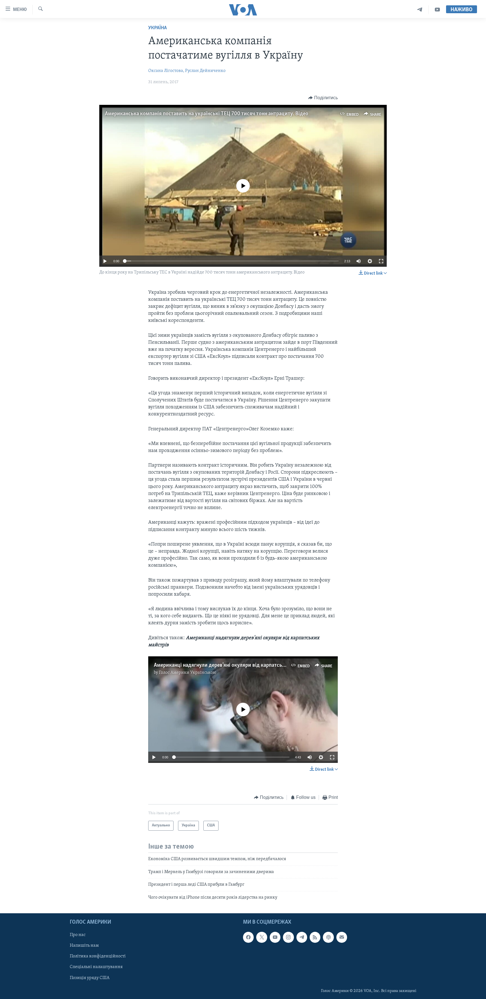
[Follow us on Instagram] (288, 937)
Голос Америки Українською (187, 672)
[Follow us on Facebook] (248, 937)
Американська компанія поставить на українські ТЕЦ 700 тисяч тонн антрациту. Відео (206, 114)
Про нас (78, 935)
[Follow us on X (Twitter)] (261, 937)
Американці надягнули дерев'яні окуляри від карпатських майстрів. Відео (241, 665)
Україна (157, 28)
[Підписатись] (341, 937)
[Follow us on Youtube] (275, 937)
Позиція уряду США (89, 978)
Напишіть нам (84, 945)
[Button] (323, 97)
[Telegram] (420, 9)
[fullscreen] (381, 261)
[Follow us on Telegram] (301, 937)
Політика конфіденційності (98, 956)
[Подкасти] (328, 937)
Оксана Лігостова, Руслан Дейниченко (187, 71)
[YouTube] (437, 9)
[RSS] (315, 937)
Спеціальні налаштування (96, 967)
